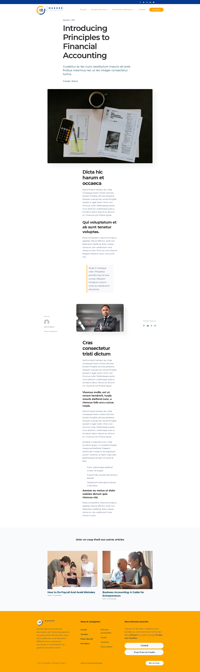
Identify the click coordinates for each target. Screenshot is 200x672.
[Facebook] (144, 325)
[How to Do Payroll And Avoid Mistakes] (73, 570)
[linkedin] (150, 2)
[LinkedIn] (148, 325)
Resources (75, 81)
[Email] (155, 325)
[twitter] (143, 2)
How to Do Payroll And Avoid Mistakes (71, 592)
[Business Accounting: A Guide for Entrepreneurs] (127, 570)
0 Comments (56, 595)
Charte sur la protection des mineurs (91, 663)
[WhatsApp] (151, 325)
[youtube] (153, 2)
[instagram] (147, 2)
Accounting (66, 81)
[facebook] (140, 2)
